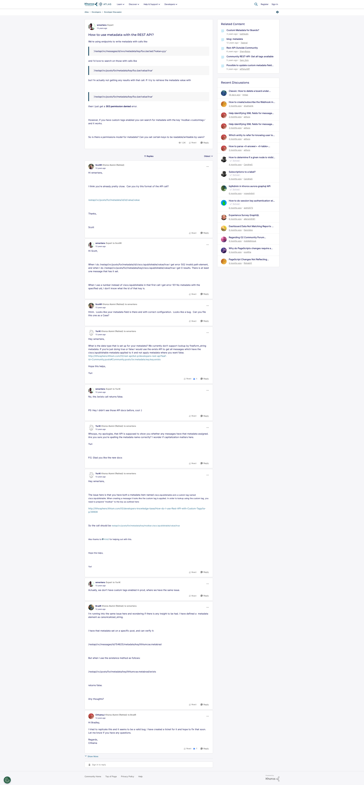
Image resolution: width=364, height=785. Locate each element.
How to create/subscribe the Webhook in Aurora (251, 102)
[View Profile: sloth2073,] (224, 203)
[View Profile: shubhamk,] (224, 104)
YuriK (98, 331)
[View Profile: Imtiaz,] (224, 93)
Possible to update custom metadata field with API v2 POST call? (249, 65)
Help (140, 776)
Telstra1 (244, 42)
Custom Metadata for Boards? (243, 30)
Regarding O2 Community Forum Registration (246, 237)
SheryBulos (245, 51)
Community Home (93, 776)
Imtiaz (245, 95)
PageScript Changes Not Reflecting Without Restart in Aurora (248, 259)
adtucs (247, 117)
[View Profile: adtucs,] (224, 115)
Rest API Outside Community (242, 47)
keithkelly (244, 34)
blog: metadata (235, 39)
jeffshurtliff (245, 69)
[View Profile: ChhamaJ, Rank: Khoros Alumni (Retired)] (91, 716)
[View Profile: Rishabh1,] (224, 261)
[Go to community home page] (98, 4)
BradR (98, 606)
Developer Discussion (113, 12)
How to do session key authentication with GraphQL (252, 200)
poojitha (247, 252)
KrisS (106, 539)
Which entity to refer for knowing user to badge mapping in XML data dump (251, 135)
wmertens (102, 25)
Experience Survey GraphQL (244, 215)
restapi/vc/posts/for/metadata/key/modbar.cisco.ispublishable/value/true (146, 525)
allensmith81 (249, 219)
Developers (96, 12)
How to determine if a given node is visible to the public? (252, 157)
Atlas (87, 12)
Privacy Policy (127, 776)
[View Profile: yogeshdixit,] (224, 188)
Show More (93, 756)
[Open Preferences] (7, 780)
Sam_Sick (244, 60)
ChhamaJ (100, 715)
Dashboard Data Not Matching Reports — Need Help (251, 226)
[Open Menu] (277, 12)
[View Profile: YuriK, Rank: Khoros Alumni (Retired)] (91, 333)
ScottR (98, 165)
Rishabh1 (248, 263)
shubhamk (248, 106)
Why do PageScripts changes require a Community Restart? (250, 248)
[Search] (256, 4)
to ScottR (117, 243)
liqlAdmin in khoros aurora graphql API (249, 186)
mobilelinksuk (250, 241)
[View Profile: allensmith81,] (224, 217)
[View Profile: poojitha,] (224, 250)
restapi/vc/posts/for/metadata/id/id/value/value (114, 200)
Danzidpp (248, 230)
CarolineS (248, 164)
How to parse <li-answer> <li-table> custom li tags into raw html (248, 146)
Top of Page (111, 776)
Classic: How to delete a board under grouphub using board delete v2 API (249, 91)
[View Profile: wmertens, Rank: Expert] (91, 26)
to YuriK (116, 389)
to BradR (132, 715)
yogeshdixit (249, 193)
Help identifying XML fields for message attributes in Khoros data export (250, 113)
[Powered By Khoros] (272, 778)
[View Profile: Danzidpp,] (224, 228)
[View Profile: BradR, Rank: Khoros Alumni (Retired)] (91, 607)
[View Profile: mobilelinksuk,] (224, 239)
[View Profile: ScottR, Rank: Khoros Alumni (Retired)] (91, 166)
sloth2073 (248, 208)
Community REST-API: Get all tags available (250, 56)
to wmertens (131, 304)
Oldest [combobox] (208, 156)
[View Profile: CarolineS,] (224, 159)
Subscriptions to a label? (242, 171)
